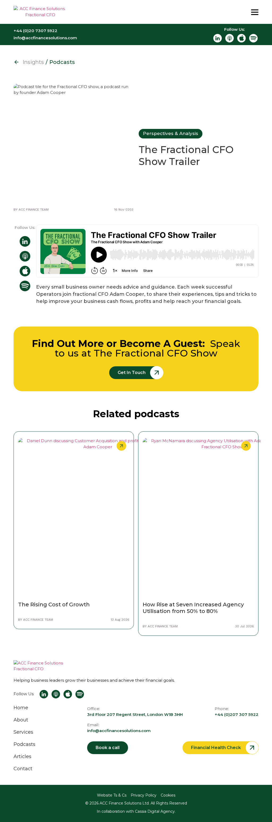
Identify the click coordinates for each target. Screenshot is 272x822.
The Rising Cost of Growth (54, 604)
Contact (23, 769)
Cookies (168, 795)
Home (21, 708)
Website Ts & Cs (111, 795)
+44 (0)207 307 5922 (236, 714)
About (21, 720)
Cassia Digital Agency (155, 811)
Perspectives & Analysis (170, 133)
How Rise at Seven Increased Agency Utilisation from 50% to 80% (193, 607)
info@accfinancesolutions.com (119, 730)
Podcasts (24, 744)
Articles (22, 756)
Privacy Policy (143, 795)
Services (23, 732)
